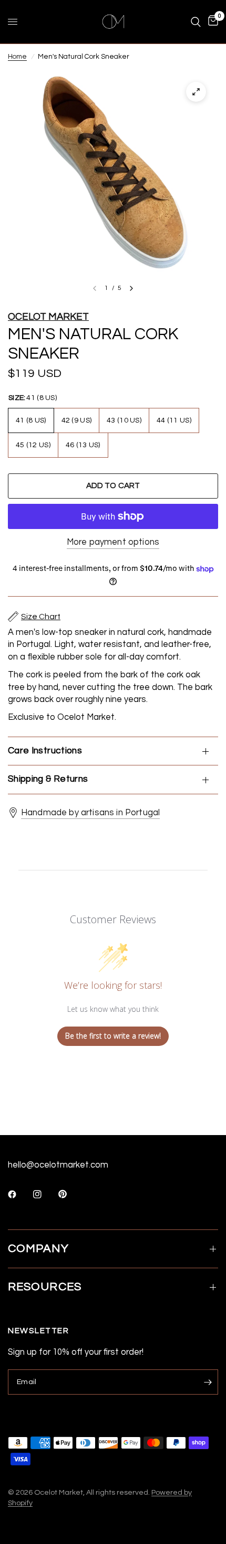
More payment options (113, 541)
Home (17, 56)
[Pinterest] (69, 1194)
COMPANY (38, 1249)
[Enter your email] (207, 1382)
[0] (211, 22)
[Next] (131, 288)
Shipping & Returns (48, 779)
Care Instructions (45, 750)
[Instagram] (44, 1194)
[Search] (195, 22)
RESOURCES (44, 1287)
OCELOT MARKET (48, 317)
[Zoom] (196, 92)
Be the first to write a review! (113, 1036)
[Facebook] (19, 1194)
